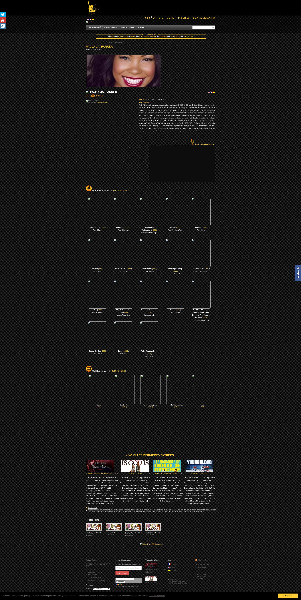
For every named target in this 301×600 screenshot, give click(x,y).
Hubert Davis (100, 511)
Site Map (199, 578)
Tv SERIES (184, 17)
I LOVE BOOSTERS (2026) (152, 532)
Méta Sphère (203, 560)
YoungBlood (187, 511)
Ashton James (118, 510)
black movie (139, 510)
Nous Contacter (202, 574)
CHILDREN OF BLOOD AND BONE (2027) (102, 473)
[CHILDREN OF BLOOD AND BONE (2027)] (151, 568)
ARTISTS (158, 17)
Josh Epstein (109, 511)
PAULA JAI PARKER (99, 46)
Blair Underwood (157, 510)
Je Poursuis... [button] (287, 596)
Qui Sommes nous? (203, 576)
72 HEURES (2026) (202, 564)
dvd (170, 510)
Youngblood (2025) (197, 511)
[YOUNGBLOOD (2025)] (94, 527)
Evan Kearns (176, 510)
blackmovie (147, 510)
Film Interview (127, 27)
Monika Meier (127, 511)
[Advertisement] (158, 8)
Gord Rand (91, 511)
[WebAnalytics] (173, 576)
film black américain (209, 510)
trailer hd (154, 511)
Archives (89, 589)
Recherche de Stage (177, 581)
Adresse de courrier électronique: (127, 564)
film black (200, 510)
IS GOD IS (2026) (135, 473)
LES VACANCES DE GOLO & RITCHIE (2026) (167, 473)
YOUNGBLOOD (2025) (199, 473)
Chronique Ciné (94, 27)
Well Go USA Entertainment (173, 511)
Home (147, 17)
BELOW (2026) (200, 567)
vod (163, 511)
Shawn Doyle (146, 511)
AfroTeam (97, 49)
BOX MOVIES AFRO (204, 17)
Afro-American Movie (106, 510)
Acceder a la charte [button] (157, 596)
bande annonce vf (129, 510)
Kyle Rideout (118, 511)
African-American (93, 510)
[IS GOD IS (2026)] (151, 580)
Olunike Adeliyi (137, 511)
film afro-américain (190, 510)
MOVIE (170, 17)
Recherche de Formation (178, 583)
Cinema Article (110, 27)
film (182, 510)
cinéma (166, 510)
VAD (159, 511)
